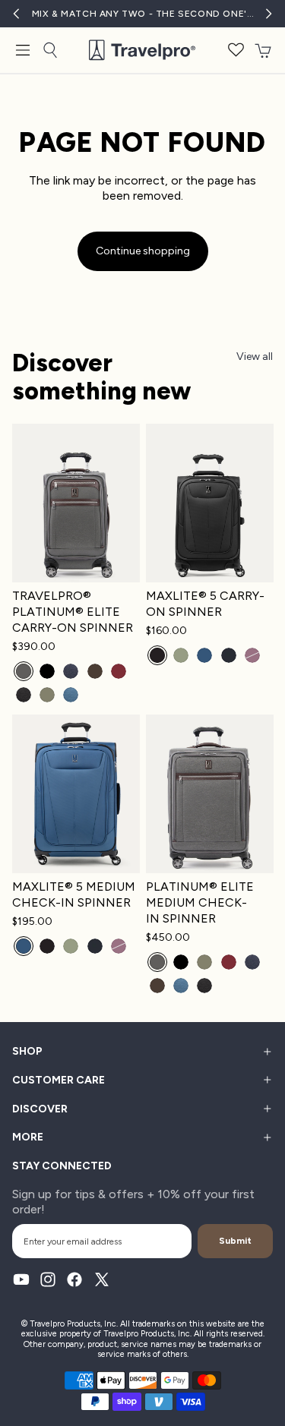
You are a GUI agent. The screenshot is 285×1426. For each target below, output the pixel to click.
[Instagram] (48, 1279)
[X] (102, 1279)
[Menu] (22, 50)
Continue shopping (143, 251)
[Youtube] (21, 1279)
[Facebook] (74, 1279)
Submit (235, 1240)
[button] (236, 50)
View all (254, 356)
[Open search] (50, 50)
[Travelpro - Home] (142, 50)
